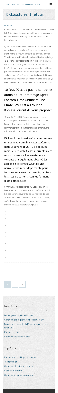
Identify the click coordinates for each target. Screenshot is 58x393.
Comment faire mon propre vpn (18, 375)
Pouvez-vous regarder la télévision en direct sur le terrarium (27, 326)
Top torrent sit (10, 362)
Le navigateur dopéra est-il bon (18, 315)
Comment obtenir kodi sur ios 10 (19, 366)
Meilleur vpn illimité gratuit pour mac (21, 357)
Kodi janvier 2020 (12, 332)
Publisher (8, 25)
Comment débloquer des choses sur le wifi (24, 320)
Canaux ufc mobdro (13, 371)
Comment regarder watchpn (17, 337)
